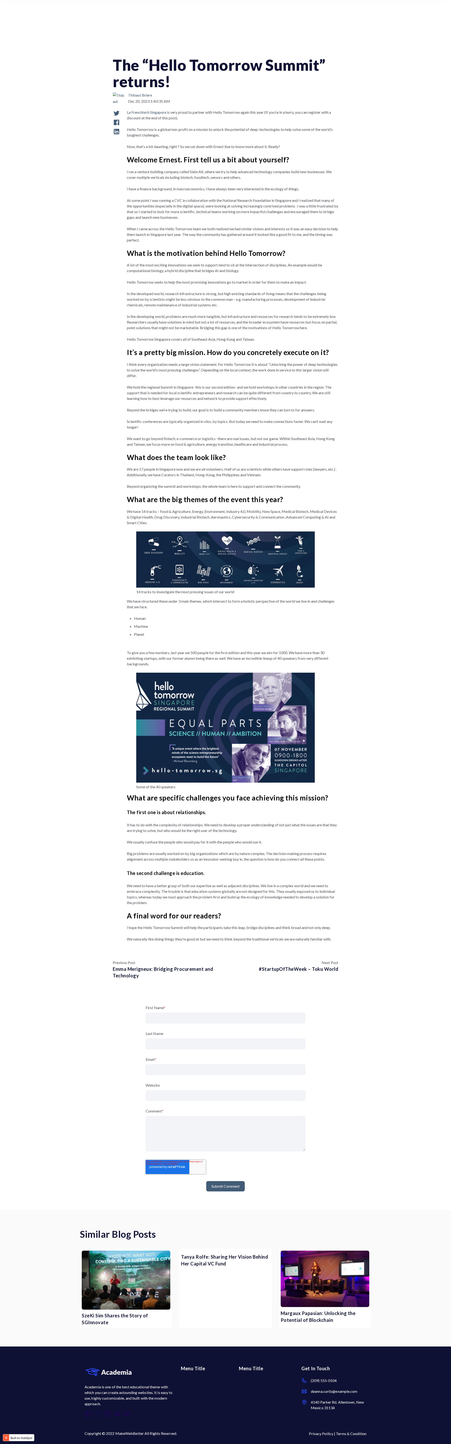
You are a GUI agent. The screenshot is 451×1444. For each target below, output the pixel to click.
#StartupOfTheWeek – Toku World (298, 969)
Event (220, 50)
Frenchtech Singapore (148, 112)
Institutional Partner (248, 50)
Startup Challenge (193, 50)
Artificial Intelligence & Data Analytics (143, 50)
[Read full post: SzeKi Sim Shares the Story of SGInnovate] (126, 1280)
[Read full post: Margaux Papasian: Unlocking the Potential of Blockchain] (325, 1279)
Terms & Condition (351, 1433)
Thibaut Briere (140, 95)
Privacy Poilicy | (322, 1433)
